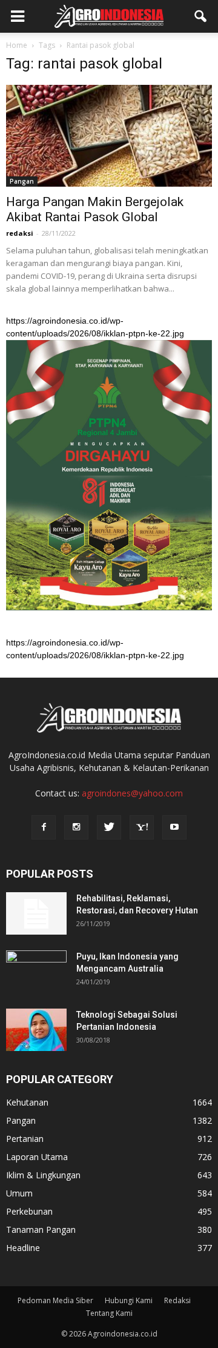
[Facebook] (43, 827)
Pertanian (25, 1138)
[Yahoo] (142, 827)
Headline (23, 1247)
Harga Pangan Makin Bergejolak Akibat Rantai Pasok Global (94, 209)
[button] (201, 16)
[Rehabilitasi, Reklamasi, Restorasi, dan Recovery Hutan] (36, 913)
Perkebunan (29, 1211)
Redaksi (177, 1300)
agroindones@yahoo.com (132, 793)
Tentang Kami (109, 1313)
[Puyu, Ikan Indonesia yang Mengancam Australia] (36, 971)
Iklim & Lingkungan (43, 1175)
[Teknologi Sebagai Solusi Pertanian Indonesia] (36, 1030)
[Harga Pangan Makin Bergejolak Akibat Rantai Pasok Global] (109, 136)
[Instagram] (76, 827)
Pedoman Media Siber (55, 1300)
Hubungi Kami (129, 1300)
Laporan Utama (37, 1157)
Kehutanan (27, 1102)
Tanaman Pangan (41, 1229)
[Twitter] (109, 827)
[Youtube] (174, 827)
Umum (19, 1193)
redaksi (19, 233)
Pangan (22, 181)
